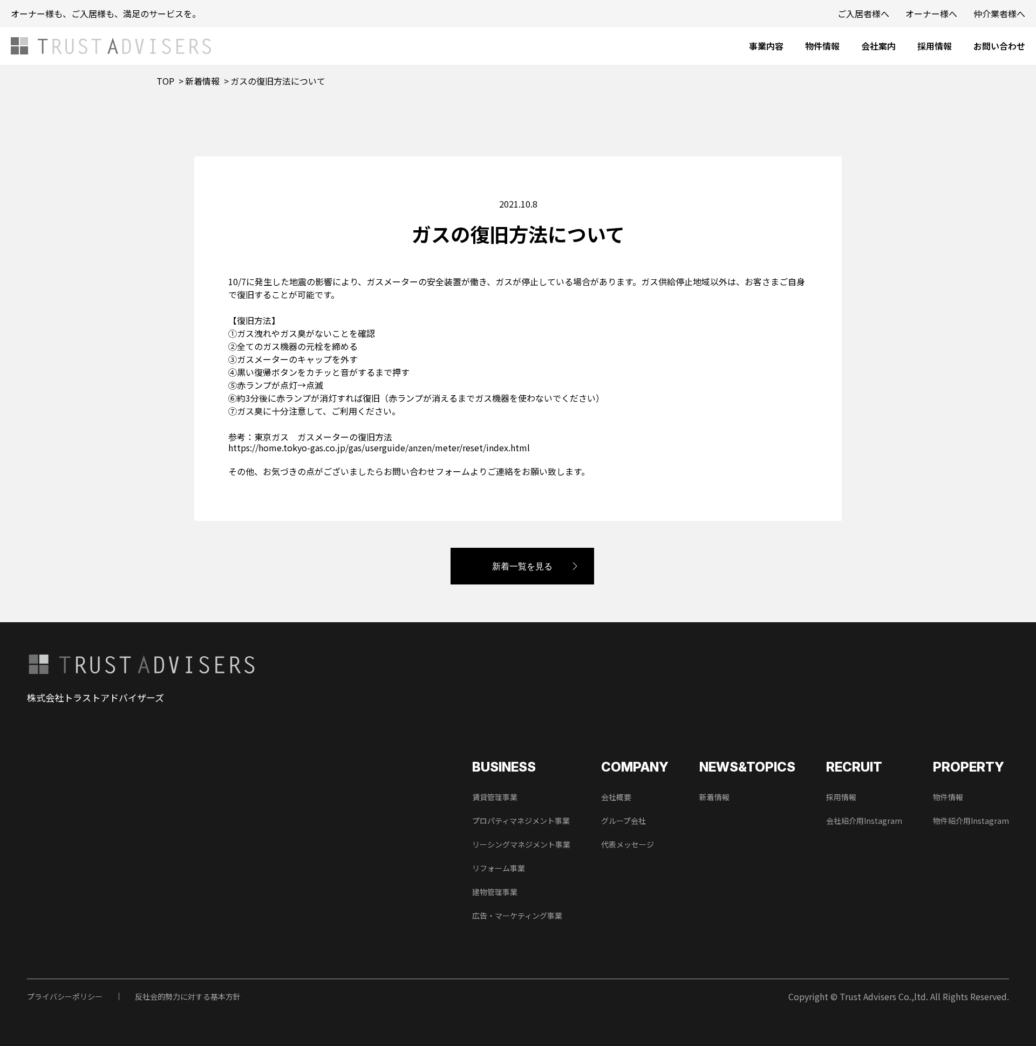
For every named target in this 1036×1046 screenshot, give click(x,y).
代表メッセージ (627, 844)
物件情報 (822, 46)
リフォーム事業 (498, 868)
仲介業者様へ (999, 13)
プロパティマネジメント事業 (521, 820)
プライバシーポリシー (65, 996)
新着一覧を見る (522, 566)
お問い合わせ (999, 46)
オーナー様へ (931, 13)
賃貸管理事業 (494, 797)
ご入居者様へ (863, 13)
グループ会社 (623, 820)
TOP (165, 81)
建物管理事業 (494, 892)
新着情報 (202, 81)
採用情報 (934, 46)
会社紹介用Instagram (864, 820)
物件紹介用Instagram (971, 820)
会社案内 (878, 46)
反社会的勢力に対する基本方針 (188, 996)
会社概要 (616, 797)
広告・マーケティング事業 (517, 915)
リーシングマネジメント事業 (521, 844)
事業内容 (766, 46)
